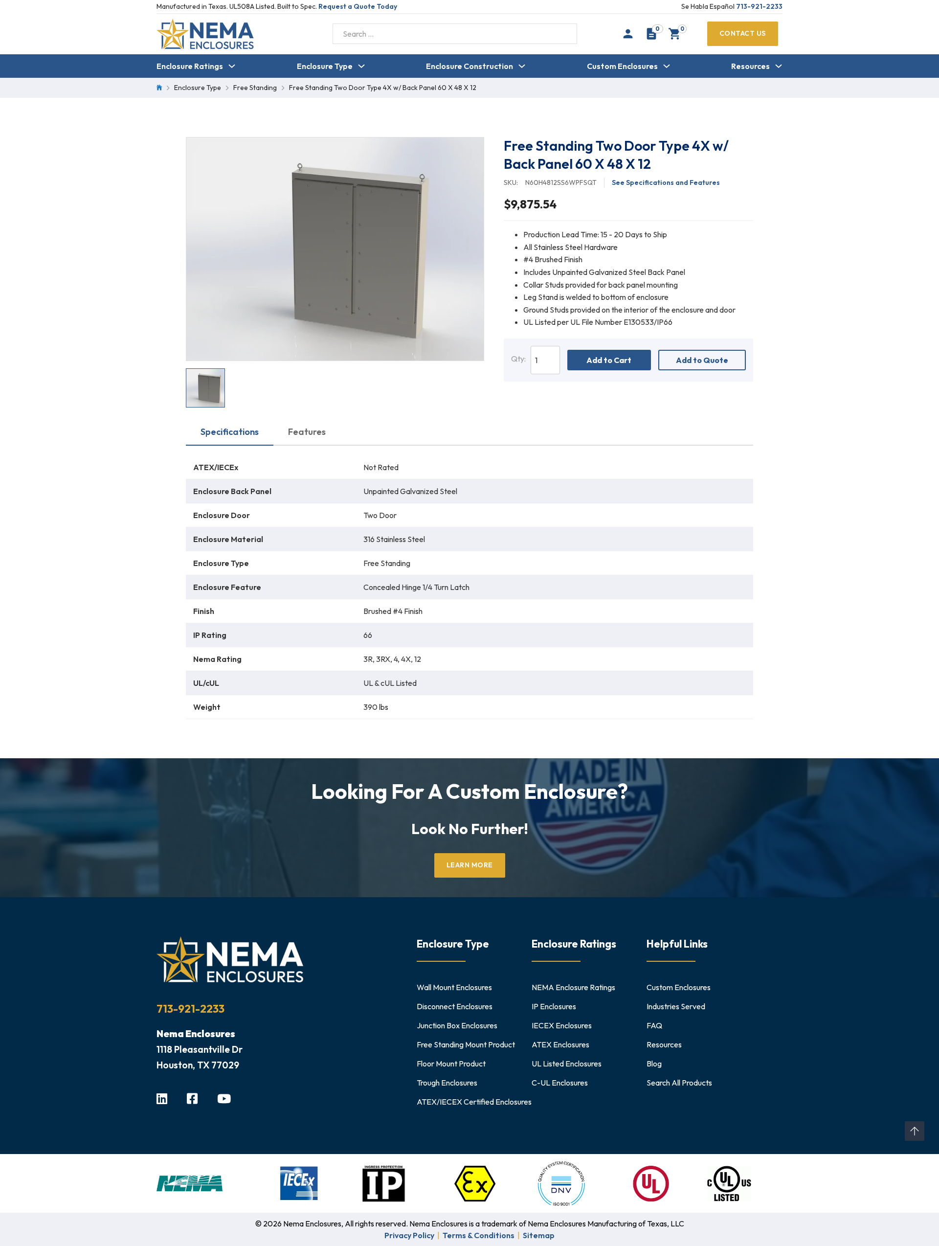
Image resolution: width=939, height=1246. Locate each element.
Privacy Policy (409, 1235)
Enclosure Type (325, 66)
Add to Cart (608, 360)
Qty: (518, 358)
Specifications (230, 431)
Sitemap (539, 1235)
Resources (750, 66)
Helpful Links (677, 943)
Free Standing (255, 87)
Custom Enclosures (622, 66)
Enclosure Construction (469, 66)
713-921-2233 (759, 6)
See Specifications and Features (666, 182)
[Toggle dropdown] (232, 66)
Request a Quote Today (357, 6)
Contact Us (742, 33)
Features (307, 431)
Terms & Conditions (478, 1235)
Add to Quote (702, 360)
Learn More (470, 865)
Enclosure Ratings (189, 66)
